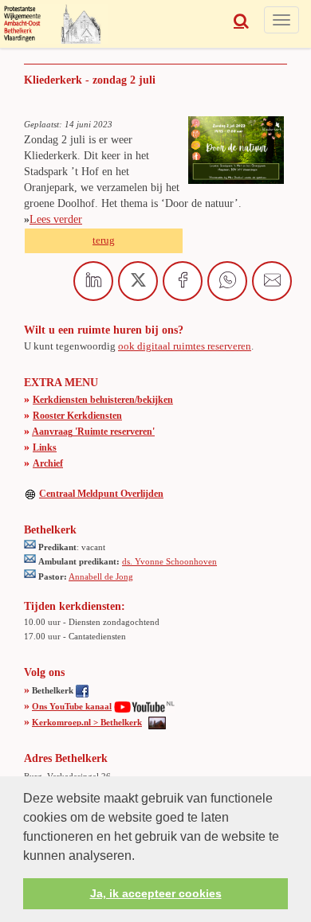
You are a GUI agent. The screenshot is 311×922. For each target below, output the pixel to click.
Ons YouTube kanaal (72, 706)
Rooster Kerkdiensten (77, 415)
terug (104, 240)
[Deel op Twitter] (138, 281)
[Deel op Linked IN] (93, 281)
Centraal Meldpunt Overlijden (101, 493)
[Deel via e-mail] (272, 281)
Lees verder (56, 219)
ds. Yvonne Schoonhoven (169, 561)
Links (45, 447)
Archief (48, 463)
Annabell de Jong (101, 576)
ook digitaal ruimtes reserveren (184, 346)
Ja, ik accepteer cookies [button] (156, 893)
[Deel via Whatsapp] (227, 281)
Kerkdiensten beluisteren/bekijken (103, 399)
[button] (140, 856)
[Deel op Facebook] (183, 281)
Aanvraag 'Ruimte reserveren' (93, 431)
